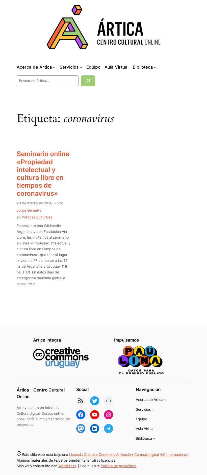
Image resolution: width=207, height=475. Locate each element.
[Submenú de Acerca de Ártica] (54, 67)
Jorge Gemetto (29, 210)
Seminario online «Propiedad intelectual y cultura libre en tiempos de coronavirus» (43, 173)
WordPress (67, 466)
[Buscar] (88, 80)
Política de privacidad (119, 466)
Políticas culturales (37, 217)
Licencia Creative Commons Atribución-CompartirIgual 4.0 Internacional (128, 454)
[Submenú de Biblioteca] (155, 67)
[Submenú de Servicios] (81, 67)
